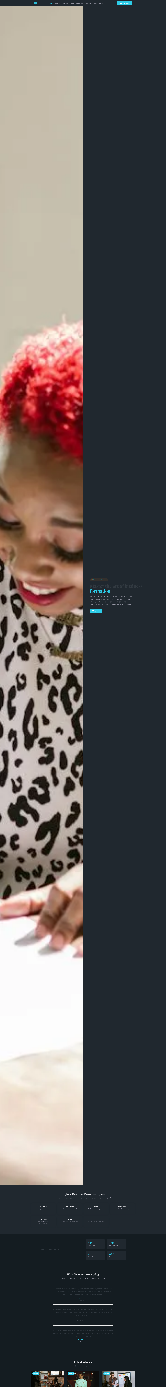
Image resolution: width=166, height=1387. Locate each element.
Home (51, 3)
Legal (72, 3)
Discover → (96, 611)
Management (79, 3)
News (95, 3)
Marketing (88, 3)
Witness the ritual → (124, 3)
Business (58, 3)
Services (101, 3)
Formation (65, 3)
